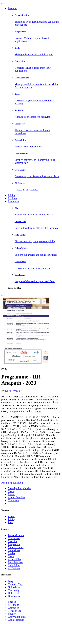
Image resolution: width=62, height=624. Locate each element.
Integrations (14, 544)
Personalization (16, 535)
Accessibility (14, 559)
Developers (14, 596)
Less (54, 477)
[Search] (2, 295)
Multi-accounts (15, 547)
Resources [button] (13, 201)
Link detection (15, 562)
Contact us (13, 607)
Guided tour (14, 587)
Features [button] (12, 8)
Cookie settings (16, 619)
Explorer (12, 198)
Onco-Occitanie (13, 390)
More (38, 411)
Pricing (11, 195)
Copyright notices (17, 616)
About (11, 516)
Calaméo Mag (15, 584)
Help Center (14, 593)
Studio (11, 553)
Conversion (14, 538)
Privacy (12, 613)
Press (10, 522)
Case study (13, 590)
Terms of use (14, 610)
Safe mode (13, 604)
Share (11, 556)
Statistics (12, 541)
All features (14, 568)
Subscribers (14, 550)
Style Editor (14, 565)
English (12, 601)
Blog (10, 581)
